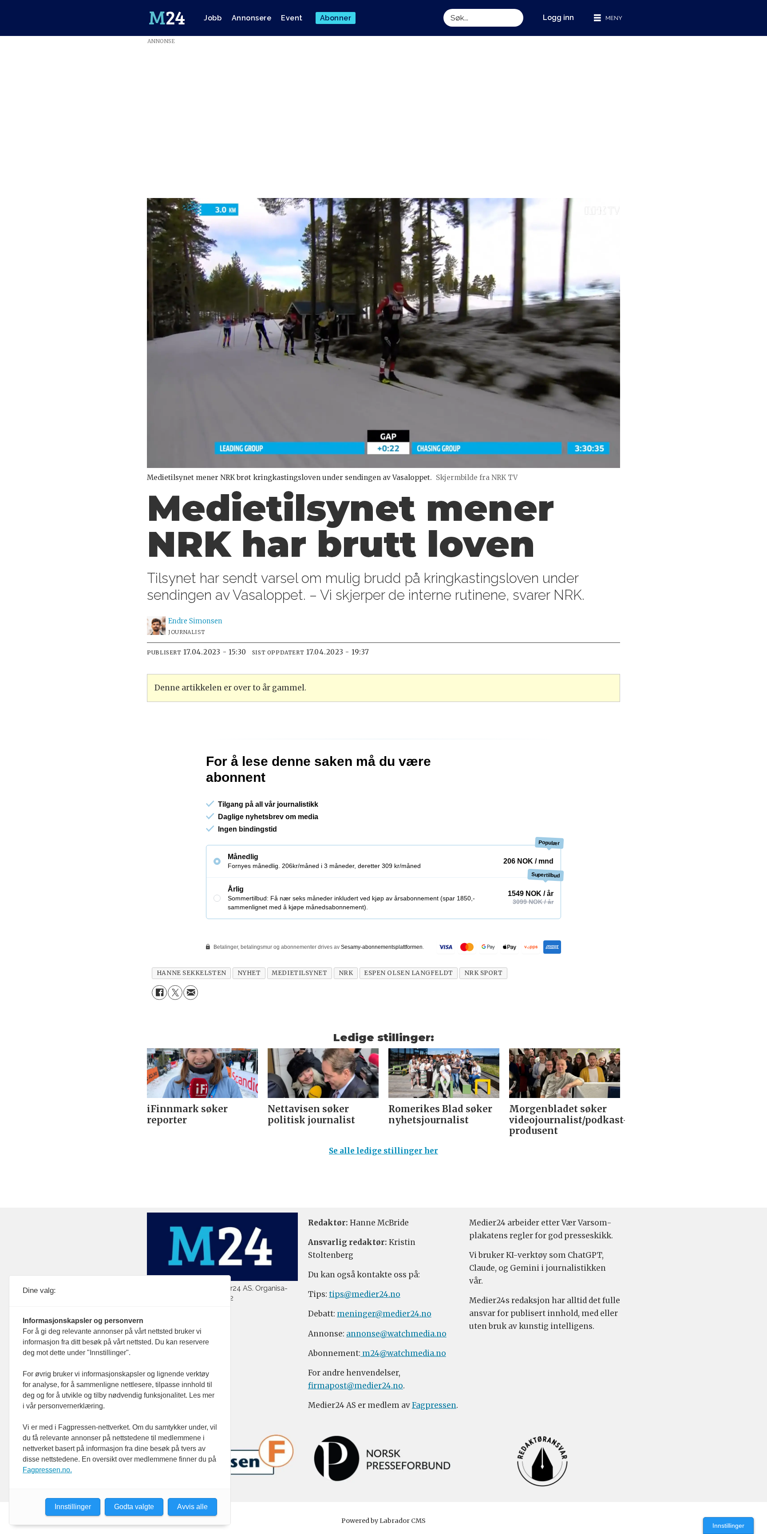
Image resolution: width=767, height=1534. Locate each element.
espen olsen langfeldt (408, 1011)
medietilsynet (299, 1011)
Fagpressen (434, 1443)
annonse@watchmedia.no (396, 1372)
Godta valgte (134, 1506)
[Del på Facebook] (159, 1030)
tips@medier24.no (364, 1332)
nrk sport (483, 1011)
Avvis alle (192, 1506)
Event (292, 18)
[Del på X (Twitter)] (175, 1030)
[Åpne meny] (608, 18)
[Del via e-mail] (190, 1030)
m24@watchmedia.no (403, 1391)
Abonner (336, 18)
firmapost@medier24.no (355, 1424)
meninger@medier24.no (384, 1352)
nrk (346, 1011)
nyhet (249, 1011)
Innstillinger (728, 1525)
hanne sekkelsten (191, 1011)
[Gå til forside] (167, 18)
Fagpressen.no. (47, 1470)
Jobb (212, 18)
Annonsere (252, 18)
